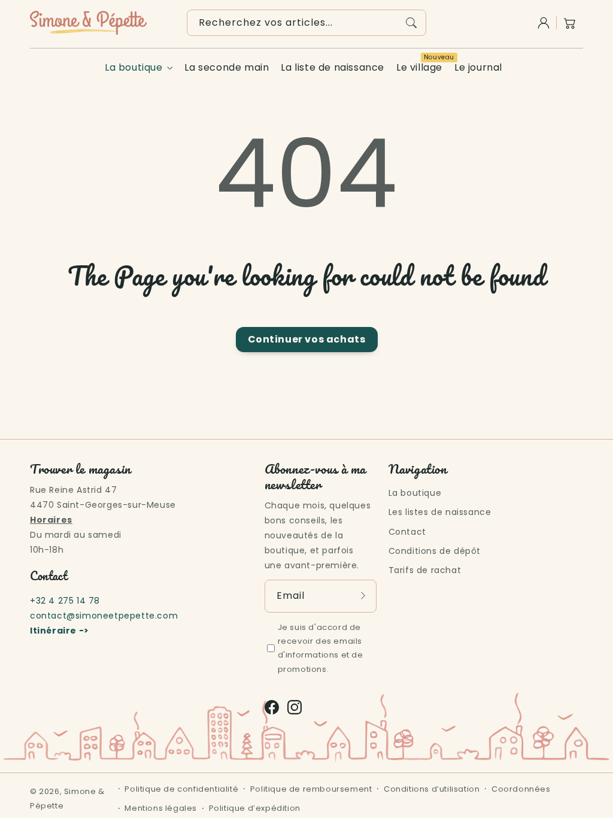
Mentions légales (161, 808)
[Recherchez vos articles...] (411, 22)
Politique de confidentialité (181, 789)
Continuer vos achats (307, 339)
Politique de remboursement (311, 789)
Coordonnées (521, 789)
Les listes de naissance (440, 512)
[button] (570, 23)
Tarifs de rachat (425, 570)
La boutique (134, 68)
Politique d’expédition (255, 808)
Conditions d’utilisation (432, 789)
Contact (407, 532)
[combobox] (306, 23)
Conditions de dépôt (435, 551)
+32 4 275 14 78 (65, 601)
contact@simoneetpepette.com (104, 616)
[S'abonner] (363, 596)
